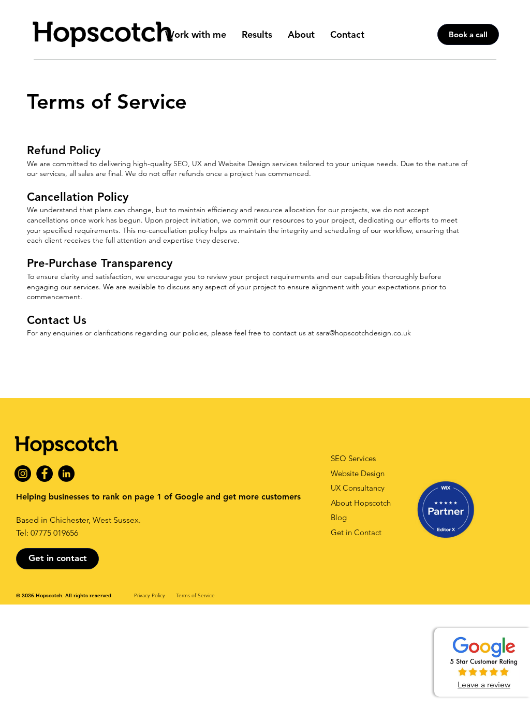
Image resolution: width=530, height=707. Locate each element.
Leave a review (484, 684)
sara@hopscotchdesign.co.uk (363, 332)
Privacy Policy (149, 595)
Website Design (358, 473)
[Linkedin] (66, 473)
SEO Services (353, 458)
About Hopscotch (361, 503)
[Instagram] (22, 473)
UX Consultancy (358, 488)
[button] (195, 34)
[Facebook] (44, 473)
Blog (339, 517)
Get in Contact (356, 532)
